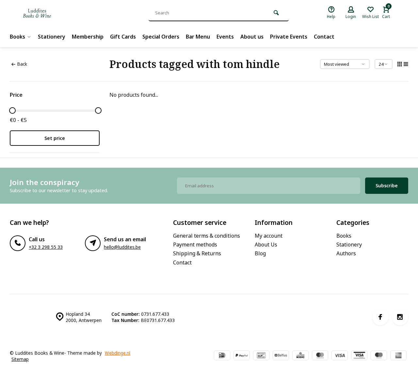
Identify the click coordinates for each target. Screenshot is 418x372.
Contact (324, 36)
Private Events (288, 36)
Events (225, 36)
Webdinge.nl (117, 353)
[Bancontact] (261, 356)
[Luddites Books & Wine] (59, 13)
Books (17, 36)
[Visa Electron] (359, 356)
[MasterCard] (320, 356)
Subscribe (387, 185)
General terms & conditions (206, 235)
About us (252, 36)
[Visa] (339, 356)
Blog (260, 253)
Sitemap (20, 359)
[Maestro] (379, 356)
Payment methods (195, 244)
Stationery (51, 36)
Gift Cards (123, 36)
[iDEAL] (222, 356)
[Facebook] (380, 317)
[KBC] (300, 356)
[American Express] (398, 356)
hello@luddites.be (122, 247)
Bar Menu (198, 36)
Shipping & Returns (197, 253)
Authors (346, 253)
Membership (88, 36)
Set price (54, 138)
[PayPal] (241, 356)
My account (268, 235)
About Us (266, 244)
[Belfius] (281, 356)
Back (22, 64)
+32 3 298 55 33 (46, 247)
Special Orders (160, 36)
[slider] (12, 110)
